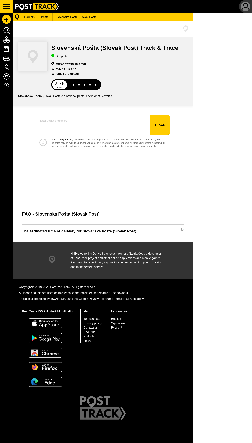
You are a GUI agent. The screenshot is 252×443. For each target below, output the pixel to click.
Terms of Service (125, 298)
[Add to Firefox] (48, 367)
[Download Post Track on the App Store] (48, 323)
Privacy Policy (98, 298)
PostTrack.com (60, 287)
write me (86, 262)
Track (160, 124)
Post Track (80, 258)
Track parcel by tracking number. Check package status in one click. (36, 6)
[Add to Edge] (48, 382)
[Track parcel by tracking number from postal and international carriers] (17, 17)
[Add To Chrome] (48, 353)
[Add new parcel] (6, 19)
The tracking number (62, 139)
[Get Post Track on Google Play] (48, 338)
